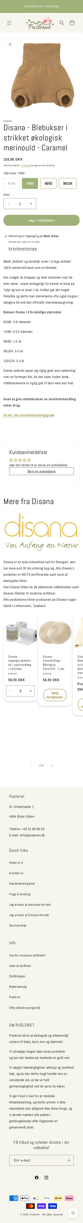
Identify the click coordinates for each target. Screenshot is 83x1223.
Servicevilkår (18, 925)
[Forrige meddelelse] (8, 6)
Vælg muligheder (55, 694)
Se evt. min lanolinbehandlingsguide (28, 415)
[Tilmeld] (68, 1160)
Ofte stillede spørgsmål (24, 1008)
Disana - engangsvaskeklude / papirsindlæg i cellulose (19, 663)
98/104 (67, 182)
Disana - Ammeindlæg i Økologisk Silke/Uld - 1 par (54, 663)
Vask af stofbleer (20, 966)
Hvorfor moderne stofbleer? (27, 955)
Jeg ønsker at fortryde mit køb (29, 915)
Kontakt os (16, 873)
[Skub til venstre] (31, 765)
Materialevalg (18, 987)
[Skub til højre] (52, 765)
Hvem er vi (16, 863)
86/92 (48, 182)
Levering (25, 165)
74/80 (30, 182)
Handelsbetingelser (22, 883)
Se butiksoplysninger (23, 248)
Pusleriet (35, 1214)
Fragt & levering (20, 894)
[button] (9, 23)
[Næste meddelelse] (74, 6)
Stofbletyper (17, 976)
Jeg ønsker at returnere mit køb (30, 904)
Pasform (14, 997)
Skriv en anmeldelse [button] (41, 471)
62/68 (11, 182)
